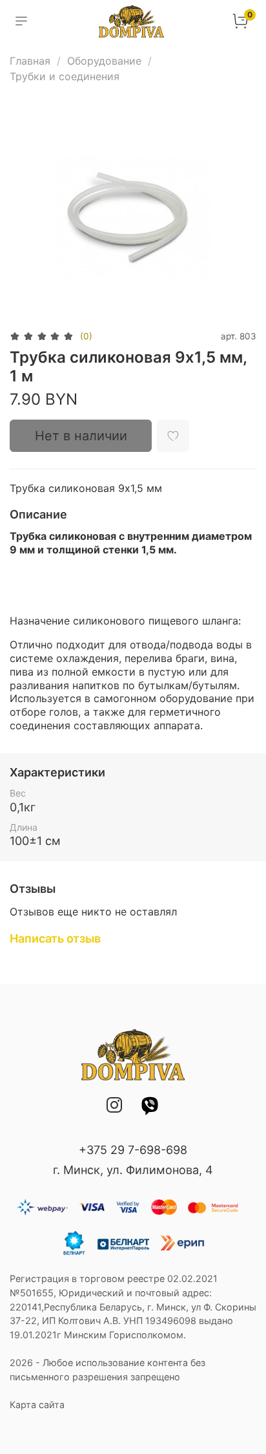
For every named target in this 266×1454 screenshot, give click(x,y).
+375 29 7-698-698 (133, 1150)
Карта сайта (37, 1404)
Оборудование (104, 60)
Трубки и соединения (64, 76)
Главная (30, 60)
